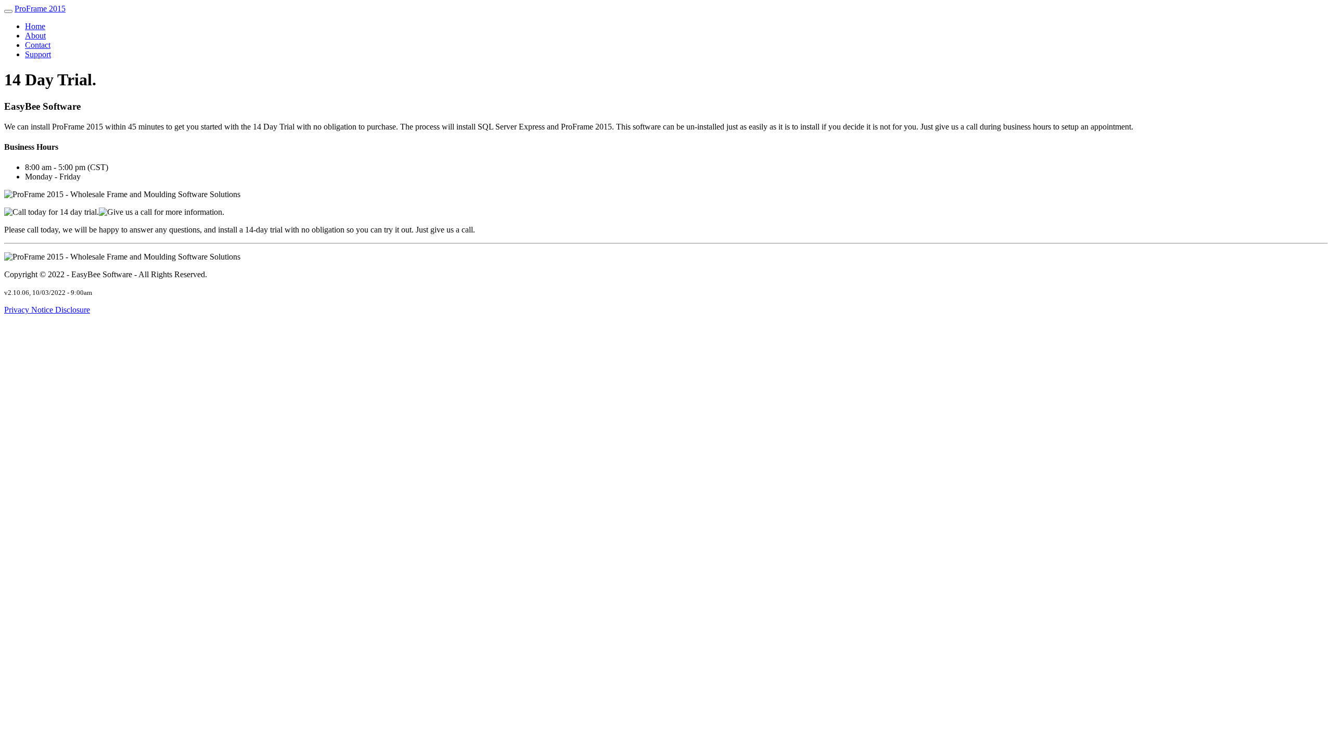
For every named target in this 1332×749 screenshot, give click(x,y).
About (35, 35)
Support (38, 54)
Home (35, 26)
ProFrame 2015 (40, 8)
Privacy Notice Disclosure (47, 309)
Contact (37, 45)
